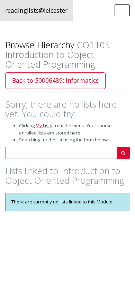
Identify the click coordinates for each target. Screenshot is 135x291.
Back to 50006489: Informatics (55, 80)
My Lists (44, 125)
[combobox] (61, 153)
